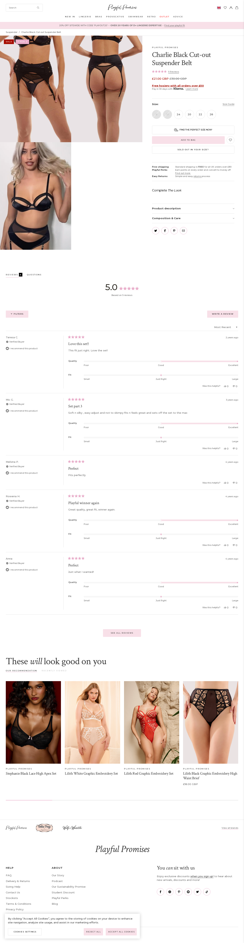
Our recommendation (21, 670)
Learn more (192, 89)
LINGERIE (85, 16)
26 (211, 114)
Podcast (57, 881)
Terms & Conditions (18, 903)
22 (200, 114)
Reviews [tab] (14, 275)
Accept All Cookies (121, 931)
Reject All (93, 931)
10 (167, 114)
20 (189, 114)
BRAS (98, 16)
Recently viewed (54, 670)
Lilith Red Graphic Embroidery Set (148, 773)
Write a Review (225, 315)
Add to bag (188, 140)
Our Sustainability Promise (69, 886)
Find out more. (183, 173)
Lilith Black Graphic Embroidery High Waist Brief (210, 776)
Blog (55, 903)
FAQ (9, 875)
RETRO (151, 16)
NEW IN (70, 16)
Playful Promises (165, 47)
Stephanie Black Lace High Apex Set (31, 773)
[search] (24, 7)
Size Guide (228, 104)
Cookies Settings (25, 931)
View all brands (230, 828)
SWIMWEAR (135, 16)
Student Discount (63, 892)
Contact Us (13, 892)
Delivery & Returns (18, 881)
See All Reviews (122, 633)
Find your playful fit (174, 25)
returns (197, 176)
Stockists (12, 898)
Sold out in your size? (193, 149)
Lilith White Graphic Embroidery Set (91, 773)
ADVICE (178, 16)
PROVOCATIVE (115, 16)
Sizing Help (13, 886)
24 (178, 114)
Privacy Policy (15, 909)
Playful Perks (60, 898)
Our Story (58, 875)
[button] (165, 72)
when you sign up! (202, 876)
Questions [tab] (34, 275)
